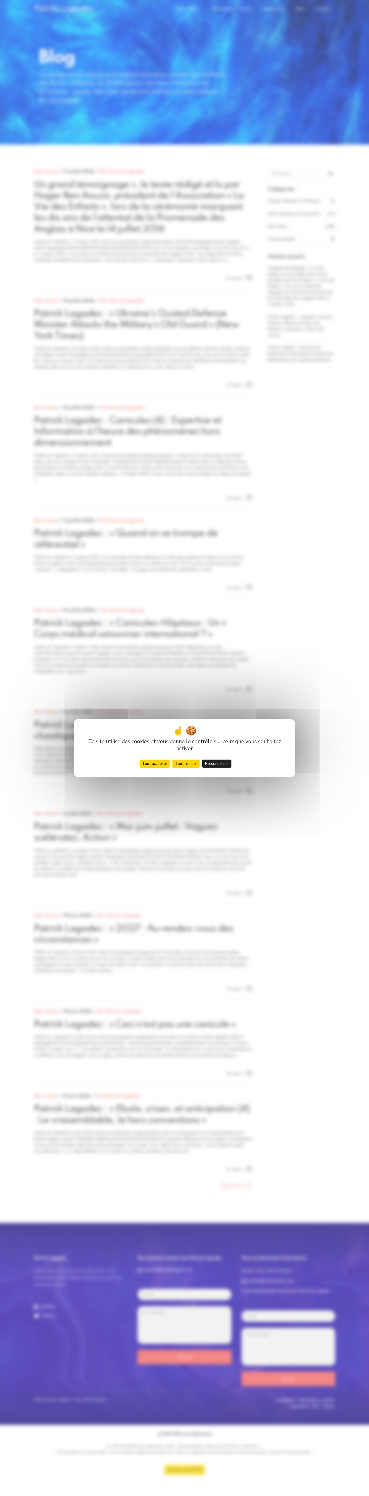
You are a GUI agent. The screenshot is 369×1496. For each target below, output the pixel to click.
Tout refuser (186, 763)
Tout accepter (154, 763)
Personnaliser (217, 763)
